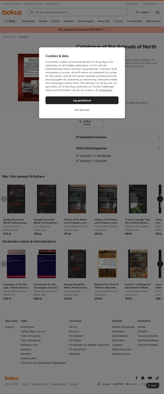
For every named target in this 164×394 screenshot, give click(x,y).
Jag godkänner (82, 100)
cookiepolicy (105, 90)
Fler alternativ (82, 109)
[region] (82, 82)
